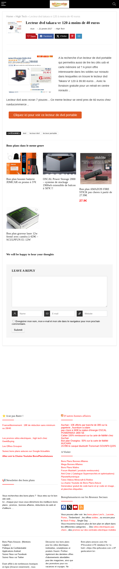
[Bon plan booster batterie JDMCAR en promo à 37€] (23, 154)
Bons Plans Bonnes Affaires (74, 461)
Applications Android (11, 551)
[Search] (114, 4)
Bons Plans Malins (70, 467)
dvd (24, 133)
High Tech (21, 16)
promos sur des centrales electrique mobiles (94, 530)
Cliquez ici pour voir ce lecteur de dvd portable (45, 115)
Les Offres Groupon (12, 446)
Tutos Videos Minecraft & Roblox (77, 479)
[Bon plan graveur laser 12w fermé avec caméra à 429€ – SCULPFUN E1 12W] (23, 209)
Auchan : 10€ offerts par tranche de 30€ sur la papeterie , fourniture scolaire (84, 426)
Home (9, 16)
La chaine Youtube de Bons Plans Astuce (81, 483)
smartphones (62, 548)
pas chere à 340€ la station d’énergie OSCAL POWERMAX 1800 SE (83, 431)
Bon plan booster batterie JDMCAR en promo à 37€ (21, 180)
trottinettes (50, 548)
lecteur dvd (35, 133)
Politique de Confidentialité (14, 548)
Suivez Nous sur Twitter (13, 557)
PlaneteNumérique (70, 476)
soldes (95, 517)
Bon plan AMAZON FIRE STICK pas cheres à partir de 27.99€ (95, 192)
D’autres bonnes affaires (77, 415)
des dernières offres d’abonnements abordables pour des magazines (59, 557)
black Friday (69, 520)
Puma (64, 517)
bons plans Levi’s (95, 514)
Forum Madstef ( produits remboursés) (80, 470)
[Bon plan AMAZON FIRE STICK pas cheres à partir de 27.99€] (95, 154)
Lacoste (110, 514)
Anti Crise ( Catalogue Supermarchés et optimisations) (87, 473)
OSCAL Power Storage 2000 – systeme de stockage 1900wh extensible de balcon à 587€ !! (59, 183)
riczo (32, 29)
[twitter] (69, 507)
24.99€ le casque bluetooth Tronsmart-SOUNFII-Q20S (88, 446)
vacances (50, 566)
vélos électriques (60, 545)
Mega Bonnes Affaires (72, 464)
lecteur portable (50, 133)
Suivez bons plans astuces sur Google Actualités (26, 451)
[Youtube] (75, 507)
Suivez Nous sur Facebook (14, 554)
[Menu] (3, 4)
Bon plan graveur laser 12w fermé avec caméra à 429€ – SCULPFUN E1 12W (22, 236)
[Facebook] (63, 507)
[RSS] (81, 507)
